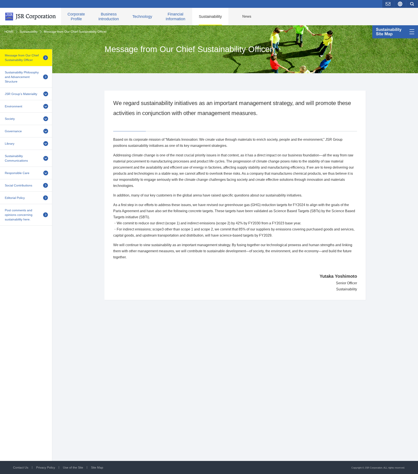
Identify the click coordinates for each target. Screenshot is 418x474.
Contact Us (20, 467)
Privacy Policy (45, 467)
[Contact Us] (388, 4)
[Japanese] (400, 4)
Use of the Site (73, 467)
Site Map (97, 467)
